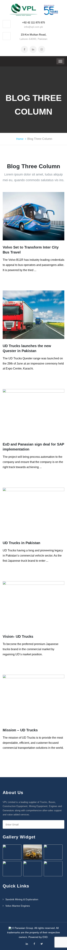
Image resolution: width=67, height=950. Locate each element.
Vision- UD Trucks (18, 636)
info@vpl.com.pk (33, 26)
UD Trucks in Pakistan (21, 543)
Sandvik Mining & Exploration (21, 899)
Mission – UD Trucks (20, 730)
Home (19, 138)
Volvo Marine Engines (17, 905)
